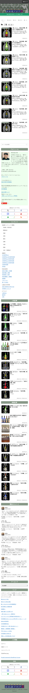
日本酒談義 (4, 188)
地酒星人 (3, 609)
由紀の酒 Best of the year (8, 286)
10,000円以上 (5, 255)
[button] (26, 144)
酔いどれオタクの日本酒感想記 (8, 604)
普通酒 (3, 278)
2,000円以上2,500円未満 (8, 262)
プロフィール (4, 176)
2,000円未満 (5, 264)
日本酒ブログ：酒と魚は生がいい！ (9, 626)
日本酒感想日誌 (5, 623)
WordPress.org (4, 653)
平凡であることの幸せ (6, 631)
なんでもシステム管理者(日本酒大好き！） (11, 616)
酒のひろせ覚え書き (6, 601)
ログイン (3, 643)
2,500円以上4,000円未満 (8, 260)
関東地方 (5, 230)
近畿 (4, 241)
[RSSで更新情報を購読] (21, 217)
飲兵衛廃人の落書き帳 (6, 606)
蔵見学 (3, 294)
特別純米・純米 (6, 274)
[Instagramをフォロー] (7, 213)
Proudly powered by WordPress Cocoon (10, 657)
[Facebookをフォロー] (21, 210)
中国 (4, 244)
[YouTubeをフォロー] (21, 213)
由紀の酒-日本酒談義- (6, 182)
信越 (4, 233)
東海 (4, 238)
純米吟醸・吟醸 (6, 272)
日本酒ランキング (6, 288)
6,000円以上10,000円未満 (8, 257)
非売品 (3, 266)
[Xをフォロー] (7, 210)
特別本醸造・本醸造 (7, 276)
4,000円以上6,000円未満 (8, 258)
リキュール (5, 280)
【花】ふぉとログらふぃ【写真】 (9, 195)
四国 (4, 247)
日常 (3, 296)
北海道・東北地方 (7, 227)
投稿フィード (4, 647)
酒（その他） (5, 282)
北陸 (4, 236)
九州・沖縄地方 (7, 250)
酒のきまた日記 (5, 599)
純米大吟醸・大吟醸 (7, 270)
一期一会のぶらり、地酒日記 (8, 614)
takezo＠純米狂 (5, 621)
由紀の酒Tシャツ (5, 192)
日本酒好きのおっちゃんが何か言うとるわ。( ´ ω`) (13, 618)
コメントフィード (5, 650)
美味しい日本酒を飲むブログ (8, 636)
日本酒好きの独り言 (6, 633)
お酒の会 (4, 293)
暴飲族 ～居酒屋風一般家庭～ (8, 628)
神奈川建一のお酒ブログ (7, 611)
